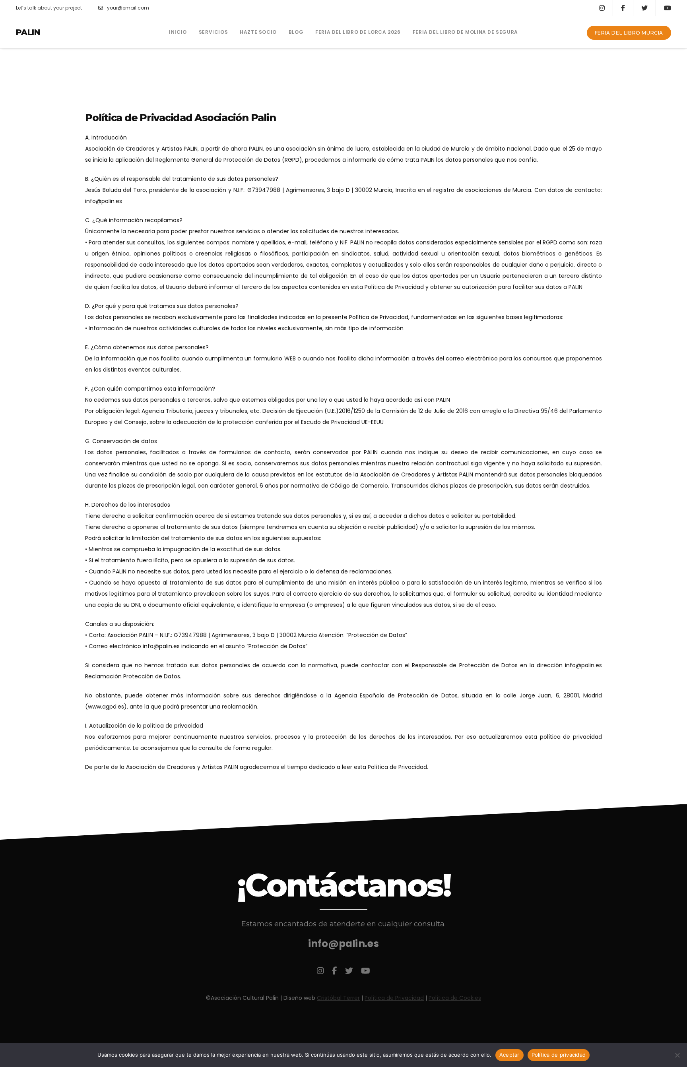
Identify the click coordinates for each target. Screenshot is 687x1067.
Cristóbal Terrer (338, 998)
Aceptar (509, 1055)
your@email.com (128, 7)
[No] (677, 1055)
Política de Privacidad (394, 998)
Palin (28, 32)
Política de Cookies (455, 998)
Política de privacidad (559, 1055)
